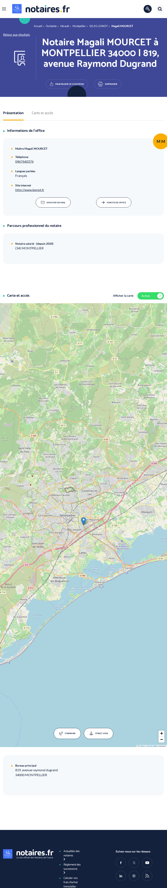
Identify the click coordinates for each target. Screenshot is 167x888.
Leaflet (141, 746)
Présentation (13, 113)
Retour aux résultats (16, 35)
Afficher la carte (123, 295)
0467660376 (24, 161)
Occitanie (51, 26)
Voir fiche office (116, 202)
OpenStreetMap (152, 746)
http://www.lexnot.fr (29, 190)
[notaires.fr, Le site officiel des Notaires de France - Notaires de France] (27, 854)
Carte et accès (42, 113)
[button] (4, 8)
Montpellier (79, 26)
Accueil (38, 26)
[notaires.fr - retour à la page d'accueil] (41, 8)
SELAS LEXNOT (98, 26)
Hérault (64, 26)
